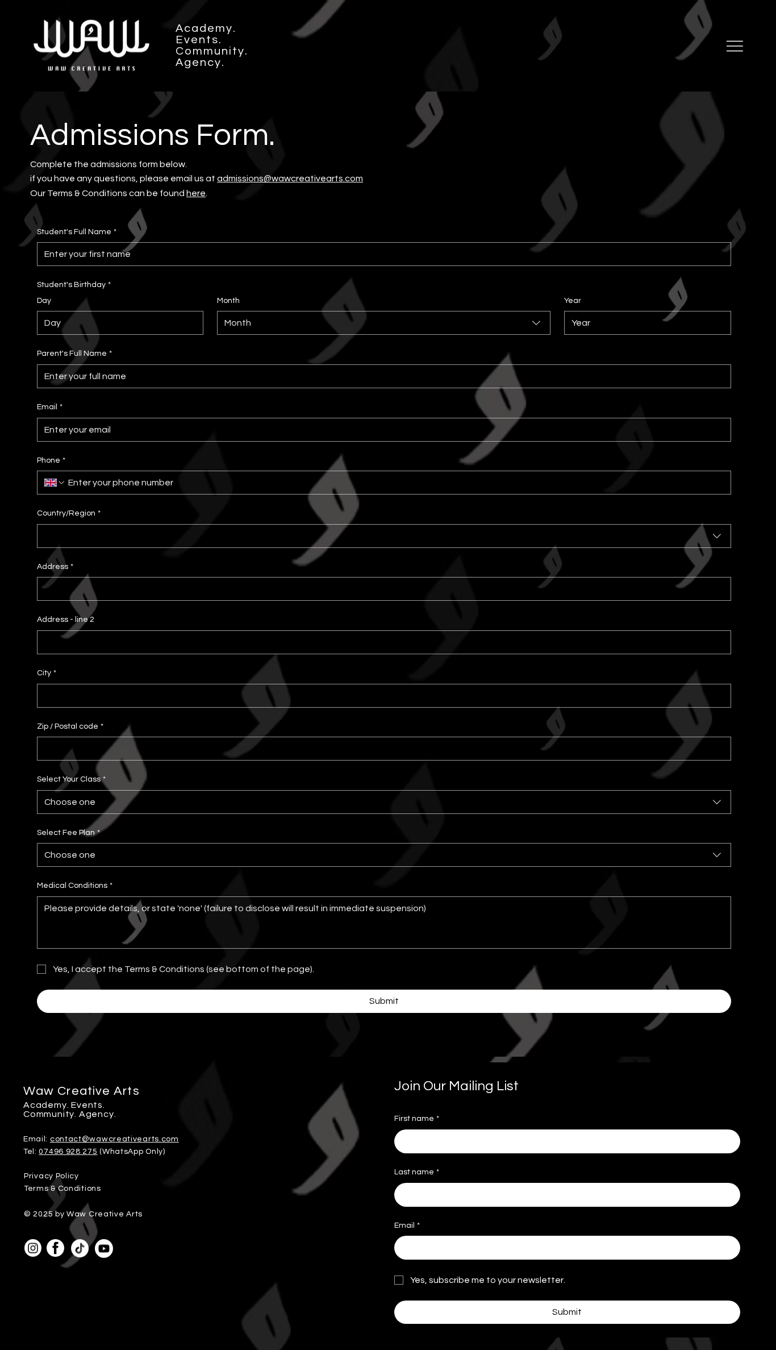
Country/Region (69, 513)
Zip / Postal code (70, 726)
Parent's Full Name (74, 354)
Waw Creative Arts (81, 1091)
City (46, 673)
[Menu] (735, 46)
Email (49, 407)
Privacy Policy (51, 1176)
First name (416, 1119)
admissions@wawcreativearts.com (290, 178)
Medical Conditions (74, 886)
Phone (51, 460)
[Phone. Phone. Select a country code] (55, 482)
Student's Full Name (76, 232)
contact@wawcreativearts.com (114, 1139)
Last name (416, 1172)
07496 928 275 (68, 1152)
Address (55, 567)
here (196, 193)
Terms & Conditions (62, 1189)
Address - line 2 (65, 620)
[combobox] (383, 323)
